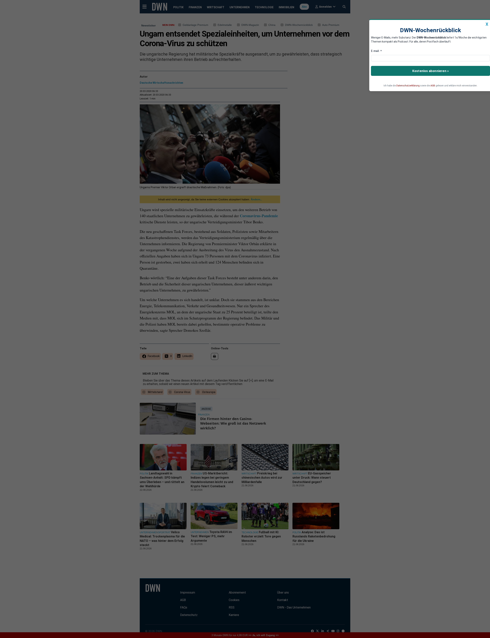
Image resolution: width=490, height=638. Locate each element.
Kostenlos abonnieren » (430, 71)
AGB (432, 85)
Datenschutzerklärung (408, 85)
